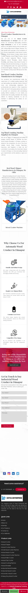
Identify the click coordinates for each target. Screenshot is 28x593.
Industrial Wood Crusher (9, 571)
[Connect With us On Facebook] (7, 7)
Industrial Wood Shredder (9, 568)
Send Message (8, 426)
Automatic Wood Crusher (9, 573)
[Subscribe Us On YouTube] (20, 7)
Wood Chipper (6, 544)
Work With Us (14, 365)
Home (3, 520)
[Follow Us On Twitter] (17, 7)
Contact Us (21, 489)
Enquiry (24, 591)
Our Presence (6, 528)
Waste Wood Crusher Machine (10, 555)
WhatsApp (14, 591)
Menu (6, 17)
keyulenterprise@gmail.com (14, 1)
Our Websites (6, 533)
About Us (4, 523)
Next (24, 23)
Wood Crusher (14, 227)
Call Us (5, 591)
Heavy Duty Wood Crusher (9, 576)
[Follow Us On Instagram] (11, 7)
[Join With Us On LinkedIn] (14, 7)
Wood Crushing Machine (9, 563)
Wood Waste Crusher (8, 552)
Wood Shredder (6, 565)
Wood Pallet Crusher (8, 558)
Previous (3, 23)
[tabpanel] (14, 23)
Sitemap (4, 525)
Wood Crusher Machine (8, 547)
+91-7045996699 (14, 4)
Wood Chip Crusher (7, 560)
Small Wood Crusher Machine (10, 550)
